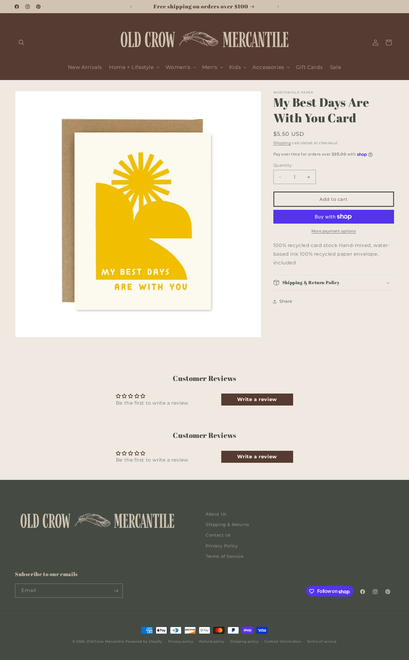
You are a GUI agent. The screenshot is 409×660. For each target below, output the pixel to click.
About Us (216, 514)
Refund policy (211, 641)
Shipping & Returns (227, 525)
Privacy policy (180, 641)
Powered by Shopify (143, 641)
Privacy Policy (222, 546)
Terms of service (322, 641)
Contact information (282, 641)
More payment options (333, 231)
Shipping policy (244, 641)
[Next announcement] (278, 6)
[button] (21, 42)
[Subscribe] (115, 591)
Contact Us (218, 535)
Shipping (282, 143)
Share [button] (285, 301)
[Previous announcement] (130, 6)
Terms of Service (224, 556)
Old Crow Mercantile (105, 641)
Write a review (257, 400)
